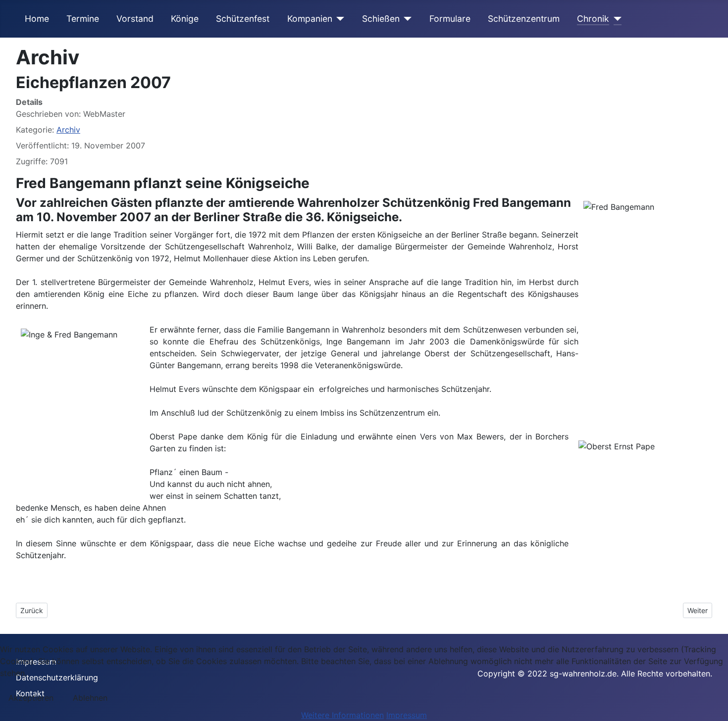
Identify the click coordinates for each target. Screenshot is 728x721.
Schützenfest (242, 18)
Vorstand (135, 18)
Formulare (449, 18)
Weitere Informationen (342, 715)
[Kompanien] (338, 18)
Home (37, 18)
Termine (82, 18)
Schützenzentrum (524, 18)
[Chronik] (615, 18)
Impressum (406, 715)
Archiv (68, 130)
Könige (185, 18)
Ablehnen (90, 698)
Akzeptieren (30, 698)
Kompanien (309, 18)
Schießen (381, 18)
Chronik (593, 18)
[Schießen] (406, 18)
